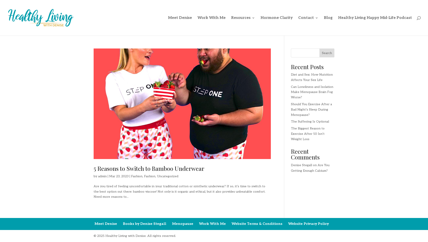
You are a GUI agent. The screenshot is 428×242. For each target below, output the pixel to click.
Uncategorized (167, 176)
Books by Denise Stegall (144, 224)
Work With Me (212, 18)
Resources (241, 18)
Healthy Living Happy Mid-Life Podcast (375, 18)
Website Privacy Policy (308, 224)
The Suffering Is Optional (310, 121)
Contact (306, 18)
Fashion (136, 176)
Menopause (182, 224)
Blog (328, 18)
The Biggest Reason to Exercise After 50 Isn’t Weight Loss (308, 134)
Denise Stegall (301, 165)
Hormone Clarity (277, 18)
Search (327, 53)
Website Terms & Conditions (257, 224)
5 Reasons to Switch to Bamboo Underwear (149, 168)
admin (102, 176)
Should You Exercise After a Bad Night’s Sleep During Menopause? (311, 109)
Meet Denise (180, 18)
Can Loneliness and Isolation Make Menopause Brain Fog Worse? (312, 92)
